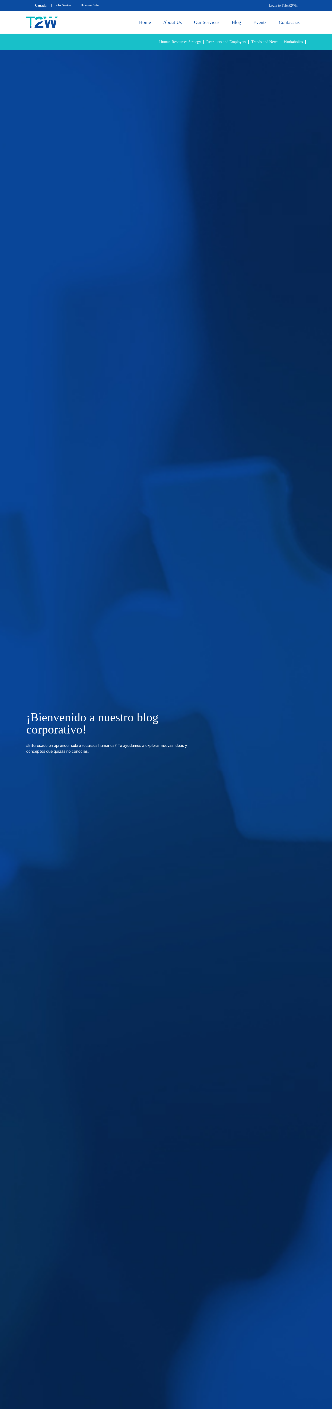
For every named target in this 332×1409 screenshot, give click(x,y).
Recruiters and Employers (226, 42)
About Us (172, 22)
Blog (236, 22)
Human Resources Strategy (180, 42)
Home (145, 22)
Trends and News (264, 42)
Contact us (289, 22)
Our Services (206, 22)
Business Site (90, 5)
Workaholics (293, 42)
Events (260, 22)
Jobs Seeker (63, 5)
